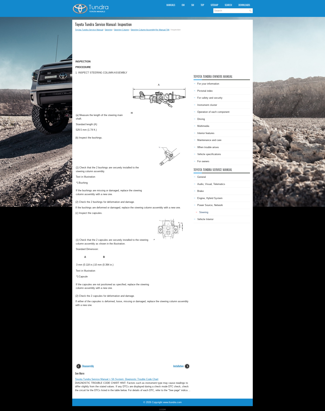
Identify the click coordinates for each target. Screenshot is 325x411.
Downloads (244, 5)
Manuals (170, 5)
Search (228, 5)
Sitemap (214, 5)
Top (202, 5)
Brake (200, 191)
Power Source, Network (210, 205)
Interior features (205, 133)
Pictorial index (205, 90)
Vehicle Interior (205, 219)
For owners (203, 161)
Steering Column (121, 30)
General (201, 177)
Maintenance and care (209, 140)
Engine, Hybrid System (209, 198)
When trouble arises (208, 147)
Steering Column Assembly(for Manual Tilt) (150, 30)
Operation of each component (213, 112)
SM (192, 5)
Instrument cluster (207, 105)
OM (183, 5)
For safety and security (209, 97)
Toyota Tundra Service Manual (89, 30)
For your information (208, 83)
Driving (201, 119)
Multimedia (203, 126)
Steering (108, 30)
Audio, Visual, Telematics (211, 184)
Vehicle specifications (209, 154)
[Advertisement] (133, 44)
